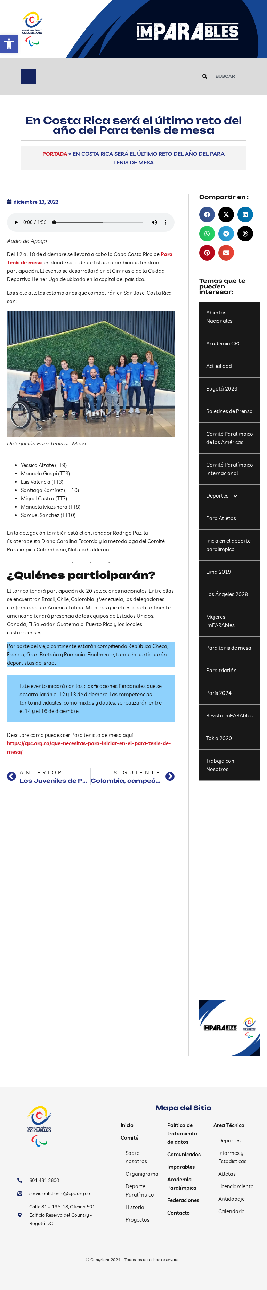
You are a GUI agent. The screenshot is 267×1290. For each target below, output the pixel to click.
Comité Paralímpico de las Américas (229, 437)
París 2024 (219, 693)
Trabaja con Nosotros (220, 764)
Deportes (217, 495)
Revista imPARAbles (229, 715)
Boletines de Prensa (229, 411)
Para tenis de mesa (228, 647)
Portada (54, 153)
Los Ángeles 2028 (227, 594)
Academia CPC (223, 343)
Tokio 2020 (219, 738)
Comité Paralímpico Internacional (229, 468)
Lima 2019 (218, 571)
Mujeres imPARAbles (220, 621)
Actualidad (219, 366)
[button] (9, 44)
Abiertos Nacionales (219, 316)
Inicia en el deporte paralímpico (228, 544)
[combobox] (230, 76)
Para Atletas (221, 518)
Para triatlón (221, 670)
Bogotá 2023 (221, 388)
